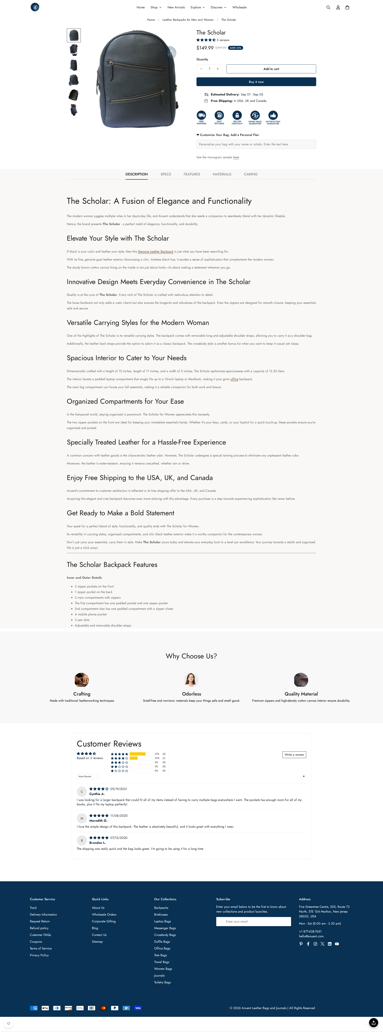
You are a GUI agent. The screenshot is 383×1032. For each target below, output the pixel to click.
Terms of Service (41, 948)
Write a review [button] (294, 754)
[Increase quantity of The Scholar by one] (217, 68)
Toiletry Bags (162, 982)
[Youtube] (337, 944)
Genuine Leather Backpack (155, 251)
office (234, 379)
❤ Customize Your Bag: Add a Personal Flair (227, 135)
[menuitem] (141, 7)
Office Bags (162, 948)
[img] (99, 789)
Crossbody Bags (165, 935)
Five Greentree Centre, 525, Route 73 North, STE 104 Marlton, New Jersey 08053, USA (324, 911)
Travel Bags (161, 962)
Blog (95, 928)
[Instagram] (315, 944)
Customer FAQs (40, 935)
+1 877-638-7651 (310, 931)
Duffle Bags (162, 941)
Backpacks (161, 907)
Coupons (36, 941)
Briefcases (161, 914)
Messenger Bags (165, 928)
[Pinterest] (301, 944)
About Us (98, 907)
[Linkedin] (329, 944)
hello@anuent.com (311, 936)
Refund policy (39, 928)
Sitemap (97, 941)
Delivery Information (43, 914)
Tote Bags (160, 955)
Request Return (40, 921)
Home (151, 20)
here (236, 157)
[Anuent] (35, 7)
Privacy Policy (39, 955)
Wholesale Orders (104, 914)
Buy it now (256, 82)
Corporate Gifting (104, 921)
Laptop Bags (162, 921)
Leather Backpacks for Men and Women (188, 20)
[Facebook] (308, 944)
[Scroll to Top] (375, 1010)
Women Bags (163, 968)
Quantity (202, 59)
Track (33, 907)
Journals (159, 975)
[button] (347, 7)
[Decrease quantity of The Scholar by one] (201, 68)
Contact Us (99, 935)
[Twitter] (322, 944)
